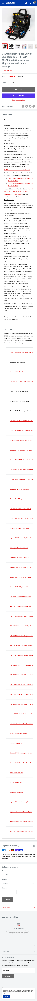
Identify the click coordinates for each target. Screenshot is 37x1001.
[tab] (7, 120)
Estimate (7, 899)
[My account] (30, 3)
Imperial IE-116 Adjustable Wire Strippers (21, 811)
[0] (33, 3)
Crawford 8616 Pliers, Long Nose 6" (20, 528)
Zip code (4, 888)
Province (4, 879)
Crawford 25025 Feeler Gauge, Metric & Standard (23, 381)
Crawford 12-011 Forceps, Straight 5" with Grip (22, 430)
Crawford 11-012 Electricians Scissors (20, 596)
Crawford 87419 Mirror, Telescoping (19, 489)
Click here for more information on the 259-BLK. (17, 170)
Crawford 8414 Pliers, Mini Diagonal (20, 499)
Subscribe (8, 976)
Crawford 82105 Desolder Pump (18, 372)
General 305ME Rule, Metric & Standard (21, 587)
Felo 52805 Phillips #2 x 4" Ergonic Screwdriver (23, 635)
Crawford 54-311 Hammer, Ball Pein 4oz (21, 440)
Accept (6, 996)
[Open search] (26, 3)
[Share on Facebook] (23, 106)
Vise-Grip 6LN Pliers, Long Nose (19, 547)
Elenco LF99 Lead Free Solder (18, 733)
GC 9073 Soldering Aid (16, 743)
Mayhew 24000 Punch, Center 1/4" (19, 557)
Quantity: (4, 82)
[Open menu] (3, 3)
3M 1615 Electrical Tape (16, 772)
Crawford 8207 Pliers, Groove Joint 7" (20, 508)
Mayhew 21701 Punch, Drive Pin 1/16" (20, 567)
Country (4, 871)
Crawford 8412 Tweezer (16, 792)
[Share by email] (33, 106)
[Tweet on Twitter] (30, 106)
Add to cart (18, 89)
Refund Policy (6, 907)
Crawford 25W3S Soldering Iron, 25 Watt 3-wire (23, 753)
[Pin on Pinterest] (26, 106)
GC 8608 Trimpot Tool (16, 782)
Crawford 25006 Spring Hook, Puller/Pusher (22, 763)
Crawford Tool (7, 70)
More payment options (18, 100)
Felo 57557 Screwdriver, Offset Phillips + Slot (22, 606)
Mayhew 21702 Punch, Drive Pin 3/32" (20, 577)
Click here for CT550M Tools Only (13, 194)
